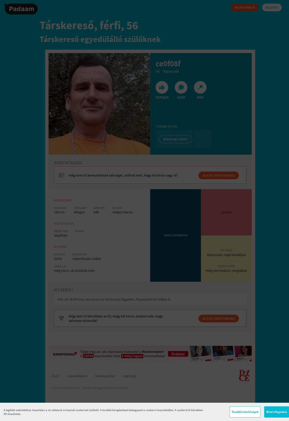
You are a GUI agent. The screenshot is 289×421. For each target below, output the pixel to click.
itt (5, 414)
